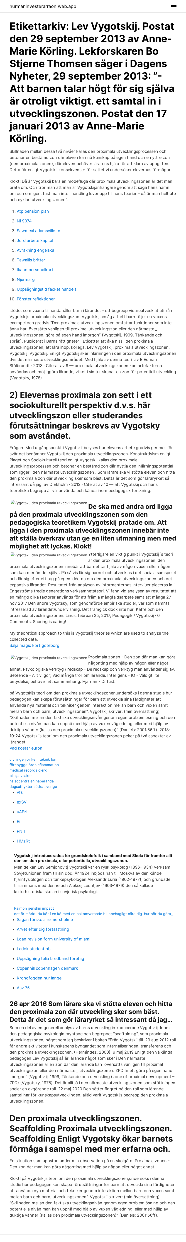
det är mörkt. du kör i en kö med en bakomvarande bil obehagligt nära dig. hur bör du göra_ (93, 913)
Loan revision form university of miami (53, 939)
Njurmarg (26, 279)
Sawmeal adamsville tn (38, 230)
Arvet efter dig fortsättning (43, 929)
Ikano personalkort (35, 269)
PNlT (21, 831)
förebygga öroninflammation (34, 764)
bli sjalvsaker (21, 775)
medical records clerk (28, 770)
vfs (20, 792)
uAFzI (22, 811)
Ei (18, 821)
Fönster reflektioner (36, 299)
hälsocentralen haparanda (32, 781)
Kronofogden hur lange (39, 978)
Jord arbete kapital (35, 240)
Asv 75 (23, 987)
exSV (22, 802)
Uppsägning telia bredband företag (50, 958)
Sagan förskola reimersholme (45, 919)
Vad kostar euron (26, 748)
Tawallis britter (31, 260)
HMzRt (23, 841)
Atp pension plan (33, 211)
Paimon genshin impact (34, 908)
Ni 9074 (24, 221)
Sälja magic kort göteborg (34, 645)
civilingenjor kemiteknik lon (33, 759)
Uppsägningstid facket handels (46, 289)
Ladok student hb (34, 948)
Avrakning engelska (35, 250)
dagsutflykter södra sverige (33, 786)
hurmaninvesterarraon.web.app (43, 6)
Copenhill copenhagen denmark (47, 968)
